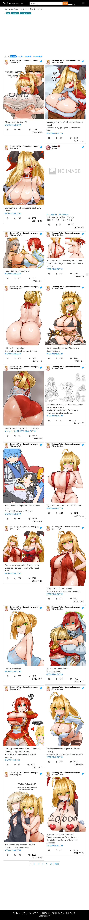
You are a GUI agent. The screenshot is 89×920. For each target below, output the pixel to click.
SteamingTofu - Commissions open (24, 60)
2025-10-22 (37, 581)
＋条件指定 (71, 4)
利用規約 (17, 913)
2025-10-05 (37, 857)
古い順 (20, 56)
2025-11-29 (79, 227)
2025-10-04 (79, 853)
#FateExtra (63, 214)
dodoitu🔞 (56, 146)
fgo (8, 13)
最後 (57, 864)
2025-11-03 (79, 423)
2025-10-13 (79, 681)
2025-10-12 (37, 767)
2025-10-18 (37, 679)
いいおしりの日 (25, 13)
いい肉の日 (14, 13)
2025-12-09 (79, 141)
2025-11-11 (38, 361)
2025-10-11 (79, 764)
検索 (65, 3)
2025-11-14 (79, 276)
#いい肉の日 (51, 214)
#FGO (7, 125)
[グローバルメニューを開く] (83, 3)
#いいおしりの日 (12, 431)
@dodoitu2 (55, 148)
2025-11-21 (38, 281)
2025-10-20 (79, 601)
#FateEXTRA (15, 125)
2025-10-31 (37, 521)
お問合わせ (70, 913)
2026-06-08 (37, 132)
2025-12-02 (37, 221)
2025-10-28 (79, 516)
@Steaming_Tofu (15, 62)
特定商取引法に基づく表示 (53, 913)
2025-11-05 (37, 438)
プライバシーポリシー (31, 913)
